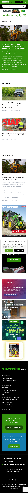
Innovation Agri (6, 409)
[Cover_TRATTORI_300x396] (14, 221)
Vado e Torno (6, 376)
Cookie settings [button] (19, 250)
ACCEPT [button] (9, 250)
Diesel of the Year (7, 402)
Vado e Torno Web (7, 378)
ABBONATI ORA (14, 260)
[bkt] (14, 11)
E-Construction (6, 395)
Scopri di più (14, 446)
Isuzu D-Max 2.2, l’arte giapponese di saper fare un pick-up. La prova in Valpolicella (13, 105)
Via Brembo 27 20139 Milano (12, 458)
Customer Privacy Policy (13, 471)
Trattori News (14, 69)
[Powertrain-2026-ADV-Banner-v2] (14, 309)
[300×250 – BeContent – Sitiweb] (14, 289)
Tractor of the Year (7, 404)
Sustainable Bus (6, 385)
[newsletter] (14, 330)
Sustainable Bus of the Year (10, 400)
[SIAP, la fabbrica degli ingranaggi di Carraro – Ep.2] (14, 125)
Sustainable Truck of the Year (10, 397)
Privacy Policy (9, 469)
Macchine (18, 110)
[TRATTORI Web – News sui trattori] (7, 2)
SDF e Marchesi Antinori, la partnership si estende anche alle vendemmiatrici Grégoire (14, 46)
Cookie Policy (18, 469)
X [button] (24, 241)
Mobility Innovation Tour (9, 407)
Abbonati (19, 1)
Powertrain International (9, 390)
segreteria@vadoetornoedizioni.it (14, 465)
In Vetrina (13, 110)
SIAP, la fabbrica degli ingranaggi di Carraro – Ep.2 (14, 135)
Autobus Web (6, 383)
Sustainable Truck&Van (9, 380)
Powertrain (5, 388)
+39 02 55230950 (8, 461)
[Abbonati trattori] (14, 350)
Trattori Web (5, 392)
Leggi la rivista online (14, 427)
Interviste (18, 139)
